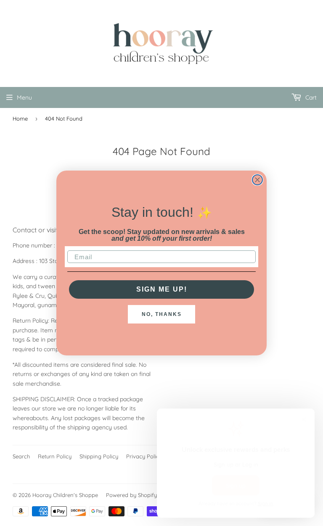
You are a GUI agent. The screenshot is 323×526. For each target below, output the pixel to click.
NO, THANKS (162, 314)
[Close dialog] (257, 180)
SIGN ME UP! (161, 289)
